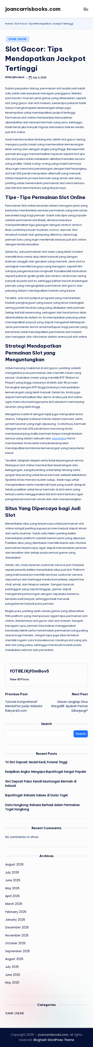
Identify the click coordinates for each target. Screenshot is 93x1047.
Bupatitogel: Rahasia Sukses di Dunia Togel (36, 795)
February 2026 (15, 912)
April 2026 (12, 896)
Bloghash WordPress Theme (54, 1040)
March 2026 (13, 904)
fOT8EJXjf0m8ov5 (29, 671)
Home (8, 23)
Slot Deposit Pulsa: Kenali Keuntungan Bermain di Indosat (40, 783)
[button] (19, 679)
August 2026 (14, 864)
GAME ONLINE (17, 39)
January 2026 (15, 920)
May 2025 (12, 983)
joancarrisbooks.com (33, 9)
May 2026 (12, 888)
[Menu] (85, 9)
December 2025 (17, 927)
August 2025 (14, 959)
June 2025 (12, 975)
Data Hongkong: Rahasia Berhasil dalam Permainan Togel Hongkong (42, 807)
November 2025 (17, 935)
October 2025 (15, 943)
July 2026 (12, 872)
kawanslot (59, 438)
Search (46, 724)
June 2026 (12, 880)
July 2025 (12, 967)
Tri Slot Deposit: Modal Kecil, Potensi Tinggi (36, 762)
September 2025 (17, 951)
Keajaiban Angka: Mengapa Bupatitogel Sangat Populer (45, 772)
